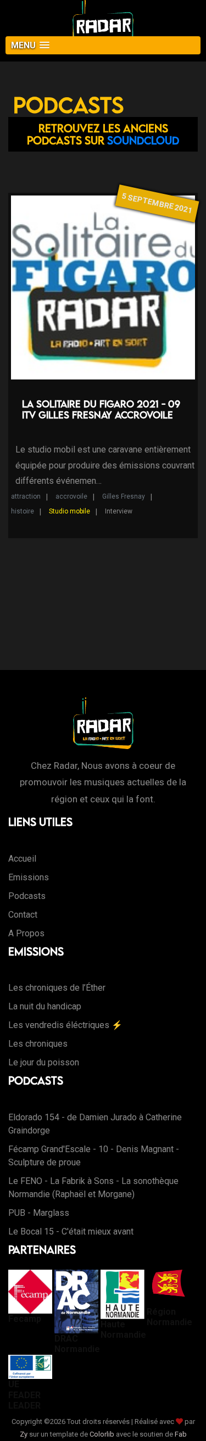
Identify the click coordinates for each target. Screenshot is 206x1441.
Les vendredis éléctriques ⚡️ (65, 1025)
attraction (26, 496)
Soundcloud (143, 140)
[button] (103, 45)
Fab (181, 1434)
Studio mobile (69, 511)
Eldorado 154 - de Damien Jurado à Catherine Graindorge (95, 1124)
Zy (23, 1434)
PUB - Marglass (38, 1213)
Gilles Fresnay (123, 496)
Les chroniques (38, 1043)
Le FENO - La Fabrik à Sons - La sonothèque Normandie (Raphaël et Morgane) (93, 1187)
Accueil (22, 858)
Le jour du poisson (43, 1062)
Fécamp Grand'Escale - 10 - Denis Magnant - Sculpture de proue (93, 1156)
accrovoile (71, 496)
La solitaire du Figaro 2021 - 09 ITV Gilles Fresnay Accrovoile (101, 409)
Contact (22, 914)
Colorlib (102, 1434)
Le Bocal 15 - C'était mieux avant (70, 1231)
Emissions (28, 877)
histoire (22, 511)
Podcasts (27, 896)
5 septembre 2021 (157, 203)
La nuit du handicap (44, 1006)
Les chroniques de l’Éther (56, 987)
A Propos (26, 933)
